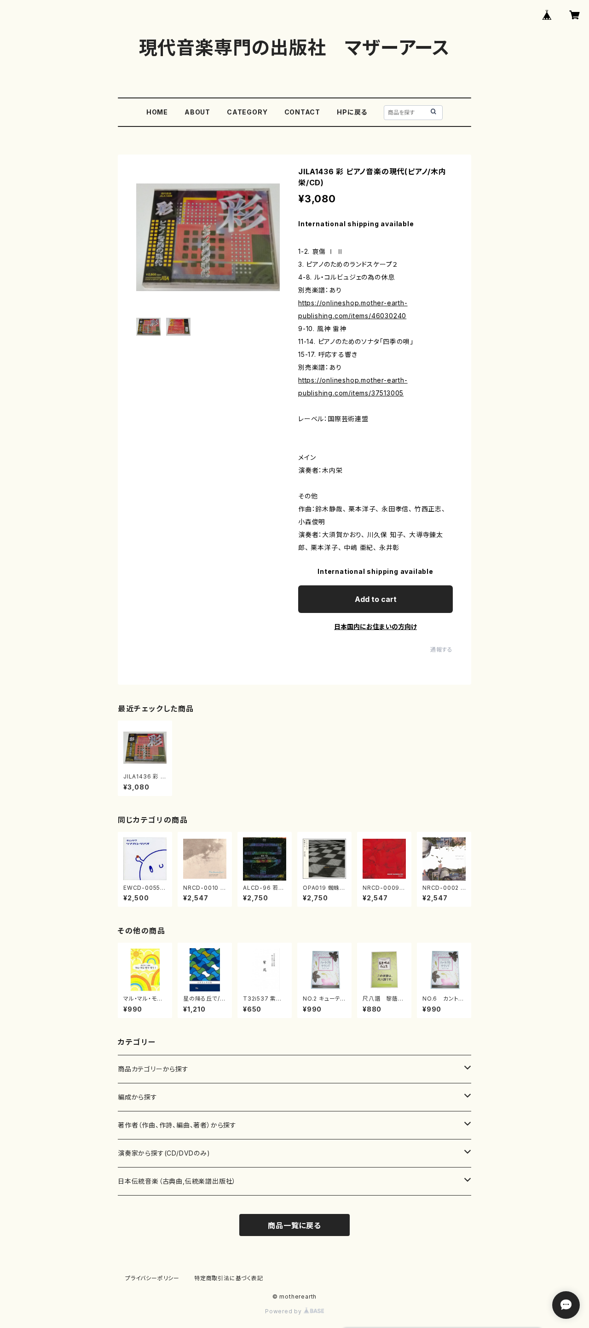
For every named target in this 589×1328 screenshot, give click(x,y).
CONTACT (302, 112)
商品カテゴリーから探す (153, 1069)
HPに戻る (352, 112)
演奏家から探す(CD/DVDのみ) (164, 1153)
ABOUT (197, 112)
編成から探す (137, 1097)
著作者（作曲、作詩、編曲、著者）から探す (177, 1125)
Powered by (284, 1311)
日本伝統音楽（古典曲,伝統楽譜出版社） (177, 1181)
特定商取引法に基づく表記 (228, 1278)
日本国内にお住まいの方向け (375, 626)
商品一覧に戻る (294, 1225)
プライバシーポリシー (152, 1278)
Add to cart (376, 599)
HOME (157, 112)
